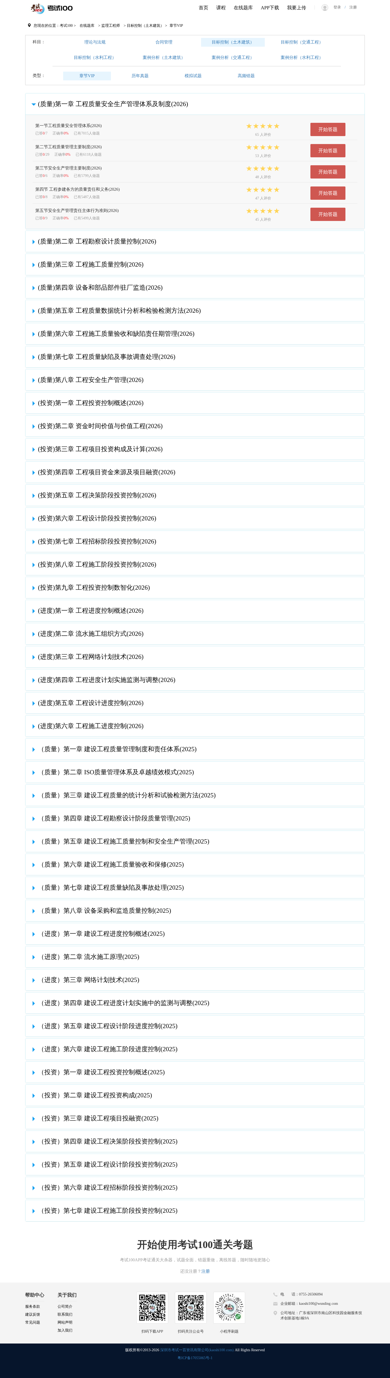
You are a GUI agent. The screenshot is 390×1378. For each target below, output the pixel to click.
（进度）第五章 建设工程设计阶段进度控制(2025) (107, 1026)
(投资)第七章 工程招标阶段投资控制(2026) (97, 541)
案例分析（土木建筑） (164, 57)
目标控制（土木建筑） (233, 42)
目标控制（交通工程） (302, 42)
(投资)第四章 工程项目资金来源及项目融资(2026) (106, 472)
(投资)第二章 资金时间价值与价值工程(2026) (100, 426)
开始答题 (327, 129)
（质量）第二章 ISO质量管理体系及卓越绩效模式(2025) (116, 772)
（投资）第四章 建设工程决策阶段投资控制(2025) (107, 1141)
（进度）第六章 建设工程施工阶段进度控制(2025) (107, 1049)
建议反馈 (32, 1314)
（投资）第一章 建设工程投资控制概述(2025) (101, 1072)
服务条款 (32, 1307)
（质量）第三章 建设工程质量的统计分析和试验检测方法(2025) (127, 795)
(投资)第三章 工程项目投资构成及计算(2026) (100, 449)
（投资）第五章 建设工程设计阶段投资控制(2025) (107, 1164)
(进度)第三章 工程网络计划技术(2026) (91, 656)
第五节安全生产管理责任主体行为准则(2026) (77, 210)
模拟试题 (193, 75)
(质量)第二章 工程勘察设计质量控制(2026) (97, 241)
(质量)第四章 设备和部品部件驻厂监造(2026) (100, 287)
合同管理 (163, 42)
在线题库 (243, 7)
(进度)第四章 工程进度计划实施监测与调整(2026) (106, 679)
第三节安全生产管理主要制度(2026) (68, 168)
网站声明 (65, 1322)
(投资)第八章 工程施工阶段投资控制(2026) (97, 564)
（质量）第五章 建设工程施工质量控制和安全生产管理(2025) (123, 841)
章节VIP (87, 75)
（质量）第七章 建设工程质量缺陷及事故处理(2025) (111, 887)
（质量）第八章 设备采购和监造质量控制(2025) (104, 910)
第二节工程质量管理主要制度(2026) (68, 147)
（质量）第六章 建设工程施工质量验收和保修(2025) (111, 864)
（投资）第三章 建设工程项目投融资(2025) (98, 1118)
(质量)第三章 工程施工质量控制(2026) (91, 264)
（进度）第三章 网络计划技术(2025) (88, 979)
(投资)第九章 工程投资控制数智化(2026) (94, 587)
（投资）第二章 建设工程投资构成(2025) (95, 1095)
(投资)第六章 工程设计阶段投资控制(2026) (97, 518)
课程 (221, 7)
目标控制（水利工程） (95, 57)
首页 (203, 7)
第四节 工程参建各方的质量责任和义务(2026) (77, 189)
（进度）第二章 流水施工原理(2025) (88, 956)
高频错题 (246, 75)
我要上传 (296, 7)
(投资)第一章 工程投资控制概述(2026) (91, 402)
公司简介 (65, 1307)
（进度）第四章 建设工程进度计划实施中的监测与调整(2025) (123, 1002)
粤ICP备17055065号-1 (195, 1358)
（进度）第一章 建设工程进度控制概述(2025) (101, 933)
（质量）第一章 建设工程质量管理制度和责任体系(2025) (117, 749)
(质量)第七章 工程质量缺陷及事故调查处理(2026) (106, 356)
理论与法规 (95, 42)
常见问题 (32, 1322)
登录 (339, 7)
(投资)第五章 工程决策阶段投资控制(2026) (97, 495)
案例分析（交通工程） (233, 57)
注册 (351, 7)
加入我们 (65, 1330)
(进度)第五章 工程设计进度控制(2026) (91, 702)
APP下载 (270, 7)
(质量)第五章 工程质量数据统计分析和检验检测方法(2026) (119, 310)
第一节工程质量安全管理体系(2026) (68, 125)
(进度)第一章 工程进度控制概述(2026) (91, 610)
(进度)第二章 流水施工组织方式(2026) (91, 633)
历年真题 (140, 75)
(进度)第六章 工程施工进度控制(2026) (91, 726)
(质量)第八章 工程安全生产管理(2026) (91, 379)
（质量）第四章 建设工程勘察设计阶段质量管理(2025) (114, 818)
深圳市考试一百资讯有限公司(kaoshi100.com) (197, 1350)
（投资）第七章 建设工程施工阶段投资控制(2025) (107, 1210)
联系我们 (65, 1314)
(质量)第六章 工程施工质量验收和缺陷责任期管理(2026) (116, 333)
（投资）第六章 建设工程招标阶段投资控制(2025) (107, 1187)
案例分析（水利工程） (302, 57)
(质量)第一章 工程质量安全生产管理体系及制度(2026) (113, 104)
